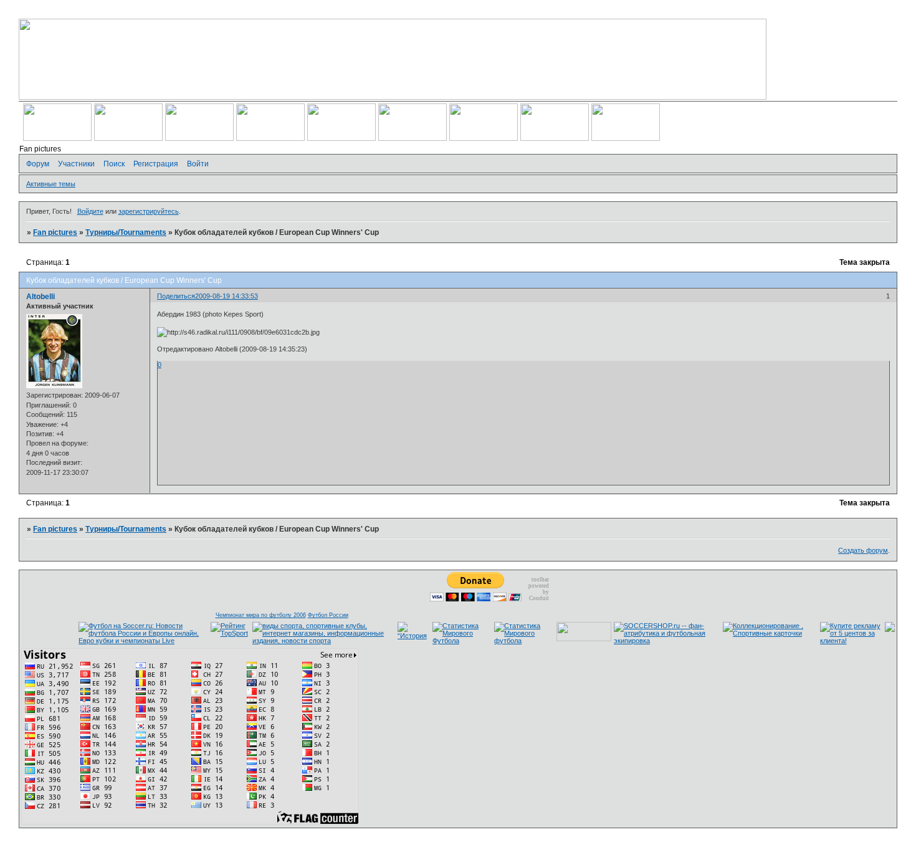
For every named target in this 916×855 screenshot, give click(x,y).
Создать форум (863, 550)
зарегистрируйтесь (148, 211)
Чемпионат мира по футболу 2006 (261, 615)
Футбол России (328, 615)
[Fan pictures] (890, 629)
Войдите (90, 211)
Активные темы (50, 184)
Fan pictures (55, 232)
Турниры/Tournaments (125, 232)
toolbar (540, 579)
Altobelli (40, 296)
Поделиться (176, 296)
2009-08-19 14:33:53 (226, 296)
